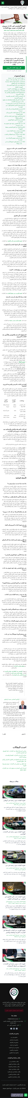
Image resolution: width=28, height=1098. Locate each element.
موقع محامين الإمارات (19, 666)
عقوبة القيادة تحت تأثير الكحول (14, 241)
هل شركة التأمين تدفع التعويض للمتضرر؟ (15, 120)
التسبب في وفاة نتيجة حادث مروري (14, 79)
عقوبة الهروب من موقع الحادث (14, 293)
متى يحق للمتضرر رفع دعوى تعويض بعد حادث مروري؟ (13, 124)
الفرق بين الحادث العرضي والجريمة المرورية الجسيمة (14, 97)
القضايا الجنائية (22, 901)
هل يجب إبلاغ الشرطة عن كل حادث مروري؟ (14, 109)
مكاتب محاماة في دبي (14, 1061)
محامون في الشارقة (14, 1042)
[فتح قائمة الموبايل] (2, 3)
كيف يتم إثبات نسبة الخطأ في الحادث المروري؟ (13, 135)
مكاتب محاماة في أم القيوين (14, 1076)
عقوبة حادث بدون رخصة (15, 320)
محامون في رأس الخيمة (14, 1047)
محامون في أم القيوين (14, 1052)
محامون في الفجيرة (14, 1050)
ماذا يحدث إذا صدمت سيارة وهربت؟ (14, 103)
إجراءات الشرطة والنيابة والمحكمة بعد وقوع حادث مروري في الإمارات (13, 100)
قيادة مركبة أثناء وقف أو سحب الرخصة (13, 90)
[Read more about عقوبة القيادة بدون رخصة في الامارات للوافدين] (14, 823)
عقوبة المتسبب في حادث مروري (16, 78)
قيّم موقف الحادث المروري (14, 68)
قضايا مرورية (14, 7)
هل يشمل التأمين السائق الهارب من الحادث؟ (14, 106)
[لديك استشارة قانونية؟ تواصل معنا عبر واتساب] (25, 1095)
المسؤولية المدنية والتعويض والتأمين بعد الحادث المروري (14, 93)
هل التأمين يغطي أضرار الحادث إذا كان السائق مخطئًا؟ (13, 117)
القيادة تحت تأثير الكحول (17, 83)
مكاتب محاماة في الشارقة (14, 1066)
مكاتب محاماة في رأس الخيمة (14, 1071)
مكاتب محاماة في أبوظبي (14, 1064)
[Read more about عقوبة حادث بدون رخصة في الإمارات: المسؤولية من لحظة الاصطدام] (14, 955)
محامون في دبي (14, 1037)
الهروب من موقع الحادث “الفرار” (15, 89)
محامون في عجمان (14, 1045)
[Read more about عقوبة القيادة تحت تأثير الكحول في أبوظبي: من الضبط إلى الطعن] (14, 888)
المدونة (19, 7)
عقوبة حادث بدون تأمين (16, 673)
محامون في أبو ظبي (14, 1039)
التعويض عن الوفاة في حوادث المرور (13, 671)
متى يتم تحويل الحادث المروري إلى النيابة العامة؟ (14, 113)
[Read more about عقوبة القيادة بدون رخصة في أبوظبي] (14, 791)
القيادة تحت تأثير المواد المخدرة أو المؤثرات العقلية (15, 86)
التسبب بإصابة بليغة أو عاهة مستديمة (14, 81)
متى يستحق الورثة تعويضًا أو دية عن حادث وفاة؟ (13, 142)
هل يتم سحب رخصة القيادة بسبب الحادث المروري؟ (15, 131)
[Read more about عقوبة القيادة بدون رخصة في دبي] (14, 856)
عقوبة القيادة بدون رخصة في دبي (15, 865)
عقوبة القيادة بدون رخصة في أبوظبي (14, 800)
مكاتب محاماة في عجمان (14, 1069)
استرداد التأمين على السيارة (19, 675)
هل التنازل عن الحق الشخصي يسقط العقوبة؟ (14, 128)
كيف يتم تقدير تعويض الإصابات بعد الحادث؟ (14, 139)
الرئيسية (25, 7)
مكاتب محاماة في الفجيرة (14, 1074)
